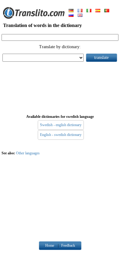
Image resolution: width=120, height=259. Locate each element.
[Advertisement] (60, 86)
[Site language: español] (97, 11)
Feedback (68, 245)
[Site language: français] (80, 11)
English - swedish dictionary (61, 135)
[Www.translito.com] (34, 17)
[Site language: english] (80, 16)
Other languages (28, 153)
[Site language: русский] (71, 16)
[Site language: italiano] (88, 11)
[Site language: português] (106, 11)
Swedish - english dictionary (61, 125)
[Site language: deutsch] (71, 11)
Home (49, 245)
